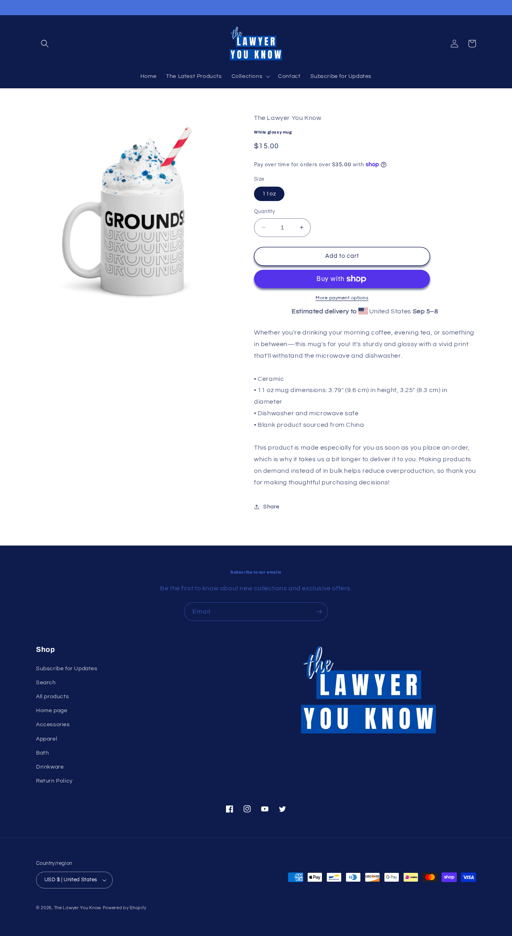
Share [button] (271, 507)
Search (46, 682)
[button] (45, 43)
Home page (51, 710)
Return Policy (54, 781)
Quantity (264, 211)
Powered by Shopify (124, 908)
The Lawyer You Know (77, 908)
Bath (42, 753)
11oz (269, 194)
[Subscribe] (319, 611)
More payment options (342, 298)
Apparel (46, 739)
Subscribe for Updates (67, 668)
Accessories (53, 724)
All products (52, 696)
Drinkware (50, 767)
